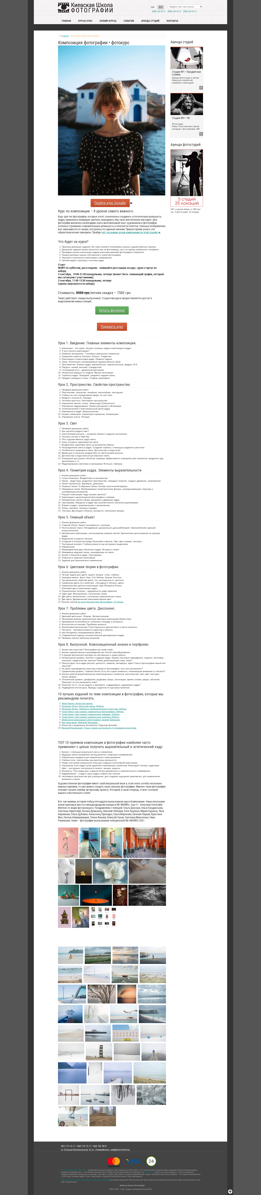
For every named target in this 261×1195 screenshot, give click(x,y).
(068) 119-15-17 (174, 11)
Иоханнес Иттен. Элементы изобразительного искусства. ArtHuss (94, 709)
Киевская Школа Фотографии (73, 1170)
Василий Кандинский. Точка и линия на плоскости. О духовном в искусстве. (99, 728)
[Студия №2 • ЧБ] (187, 104)
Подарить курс (112, 327)
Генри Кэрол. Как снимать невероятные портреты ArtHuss (90, 717)
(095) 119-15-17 (159, 11)
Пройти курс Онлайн (110, 203)
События (129, 21)
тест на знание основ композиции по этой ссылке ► (131, 232)
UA (152, 7)
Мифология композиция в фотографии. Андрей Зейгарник (91, 720)
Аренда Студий (150, 21)
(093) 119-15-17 (190, 11)
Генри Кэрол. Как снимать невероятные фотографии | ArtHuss (93, 711)
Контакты (172, 21)
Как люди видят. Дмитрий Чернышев (80, 722)
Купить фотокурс (112, 310)
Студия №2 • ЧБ (181, 118)
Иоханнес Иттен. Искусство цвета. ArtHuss (83, 706)
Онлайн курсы (108, 21)
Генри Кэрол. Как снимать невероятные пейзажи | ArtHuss (90, 714)
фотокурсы (149, 1172)
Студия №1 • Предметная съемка (186, 73)
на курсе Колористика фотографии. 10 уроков (100, 602)
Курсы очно (85, 21)
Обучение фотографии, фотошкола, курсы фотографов (85, 1180)
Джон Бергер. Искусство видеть (77, 703)
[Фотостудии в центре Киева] (187, 178)
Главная (66, 21)
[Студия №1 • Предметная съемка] (187, 58)
